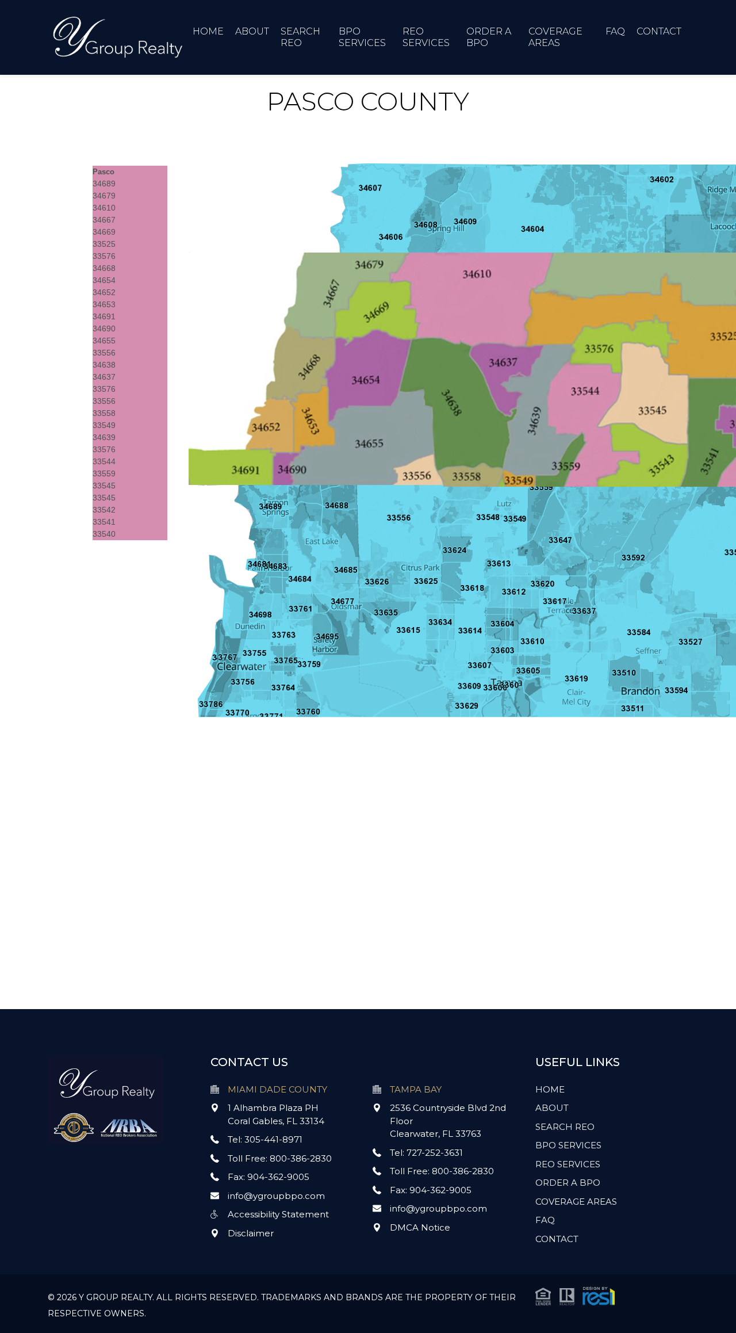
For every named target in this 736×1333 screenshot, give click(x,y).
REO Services (426, 37)
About (252, 31)
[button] (575, 1295)
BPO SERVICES (568, 1145)
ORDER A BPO (567, 1182)
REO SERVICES (567, 1164)
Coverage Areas (555, 37)
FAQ (615, 31)
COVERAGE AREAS (576, 1201)
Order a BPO (488, 37)
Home (208, 31)
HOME (550, 1089)
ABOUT (552, 1107)
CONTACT (659, 31)
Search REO (300, 37)
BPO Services (362, 37)
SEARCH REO (565, 1126)
